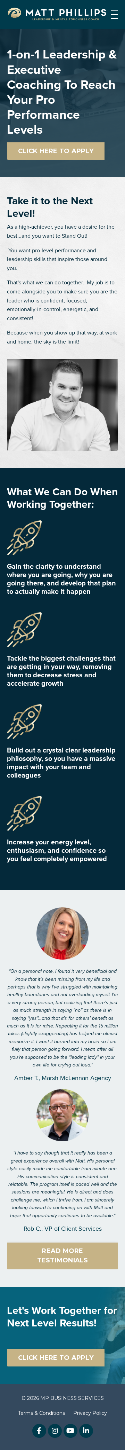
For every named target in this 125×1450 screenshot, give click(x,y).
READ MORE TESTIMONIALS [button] (62, 1255)
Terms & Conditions (41, 1413)
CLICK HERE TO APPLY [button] (55, 151)
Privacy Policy (90, 1413)
